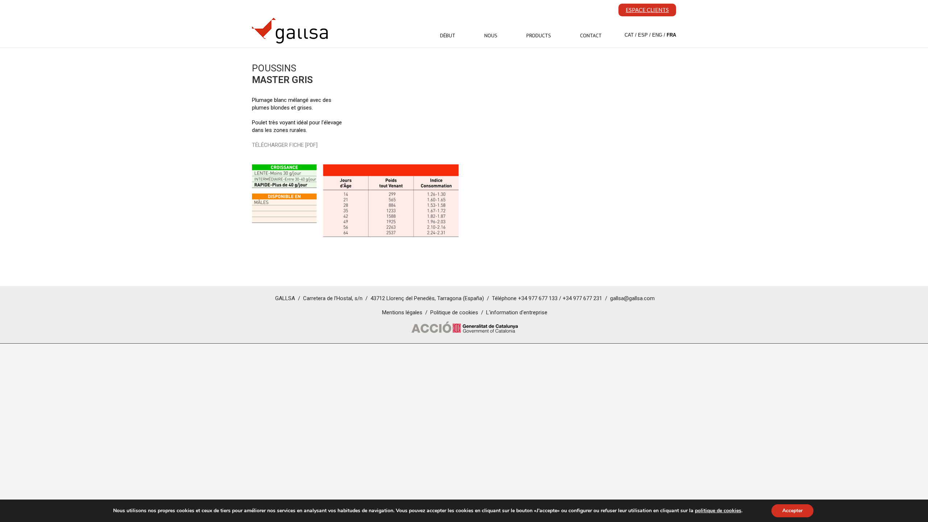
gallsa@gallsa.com (632, 298)
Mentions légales (402, 312)
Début (447, 35)
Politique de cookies (454, 312)
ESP (643, 35)
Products (538, 35)
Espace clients (647, 10)
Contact (591, 35)
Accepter (792, 510)
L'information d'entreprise (516, 312)
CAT (629, 35)
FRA (671, 35)
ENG (657, 35)
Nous (490, 35)
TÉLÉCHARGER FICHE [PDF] (285, 145)
